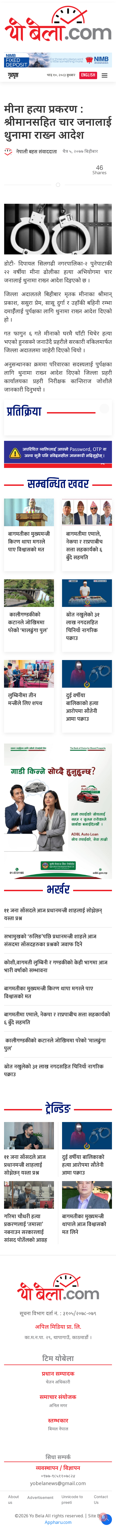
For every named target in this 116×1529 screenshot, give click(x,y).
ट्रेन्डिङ (58, 1109)
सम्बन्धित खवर (58, 484)
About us (13, 1499)
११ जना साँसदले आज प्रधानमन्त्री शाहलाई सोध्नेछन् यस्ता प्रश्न (53, 914)
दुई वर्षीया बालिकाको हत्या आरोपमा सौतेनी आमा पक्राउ (82, 707)
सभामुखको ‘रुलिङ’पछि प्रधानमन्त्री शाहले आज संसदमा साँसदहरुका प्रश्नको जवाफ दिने (50, 940)
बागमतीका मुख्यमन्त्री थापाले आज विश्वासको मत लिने (84, 1224)
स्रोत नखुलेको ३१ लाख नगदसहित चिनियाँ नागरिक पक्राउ (83, 626)
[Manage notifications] (103, 1517)
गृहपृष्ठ (13, 75)
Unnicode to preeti (72, 1499)
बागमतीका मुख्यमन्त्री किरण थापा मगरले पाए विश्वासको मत (29, 541)
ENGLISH (88, 75)
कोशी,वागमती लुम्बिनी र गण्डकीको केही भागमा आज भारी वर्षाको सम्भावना (55, 966)
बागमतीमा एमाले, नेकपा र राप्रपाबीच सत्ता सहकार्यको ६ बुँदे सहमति (84, 545)
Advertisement (40, 1497)
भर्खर (58, 890)
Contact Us (101, 1499)
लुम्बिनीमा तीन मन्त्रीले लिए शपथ (25, 699)
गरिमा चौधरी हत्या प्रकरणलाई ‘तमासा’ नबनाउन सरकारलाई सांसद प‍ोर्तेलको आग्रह (25, 1228)
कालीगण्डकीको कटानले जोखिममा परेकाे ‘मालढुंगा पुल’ (28, 622)
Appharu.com (58, 1523)
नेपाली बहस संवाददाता (36, 152)
